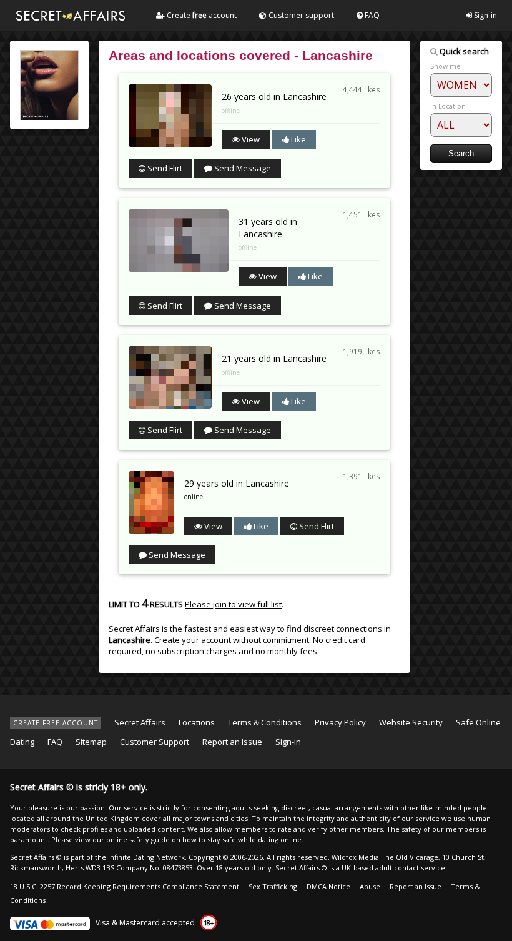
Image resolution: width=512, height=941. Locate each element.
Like (297, 139)
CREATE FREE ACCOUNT (55, 723)
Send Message (241, 168)
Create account (201, 15)
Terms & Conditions (265, 722)
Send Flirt (163, 168)
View (250, 139)
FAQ (371, 15)
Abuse (370, 886)
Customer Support (154, 741)
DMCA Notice (328, 886)
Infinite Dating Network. (147, 857)
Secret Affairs (139, 722)
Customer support (300, 15)
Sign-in (484, 15)
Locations (197, 722)
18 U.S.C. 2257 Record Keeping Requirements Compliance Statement (124, 886)
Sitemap (91, 741)
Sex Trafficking (273, 886)
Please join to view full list (233, 604)
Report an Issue (232, 741)
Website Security (411, 722)
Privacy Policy (340, 722)
